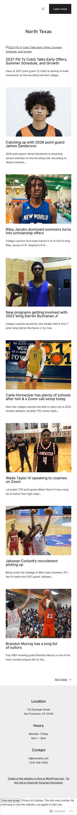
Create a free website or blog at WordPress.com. (36, 778)
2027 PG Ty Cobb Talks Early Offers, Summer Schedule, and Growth (37, 61)
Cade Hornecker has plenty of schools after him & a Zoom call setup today (38, 397)
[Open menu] (43, 9)
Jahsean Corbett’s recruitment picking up (32, 563)
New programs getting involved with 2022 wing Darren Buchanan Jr (37, 314)
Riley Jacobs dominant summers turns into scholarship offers (38, 231)
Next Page (63, 679)
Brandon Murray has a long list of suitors (31, 645)
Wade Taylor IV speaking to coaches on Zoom (36, 480)
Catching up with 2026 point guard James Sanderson (35, 144)
